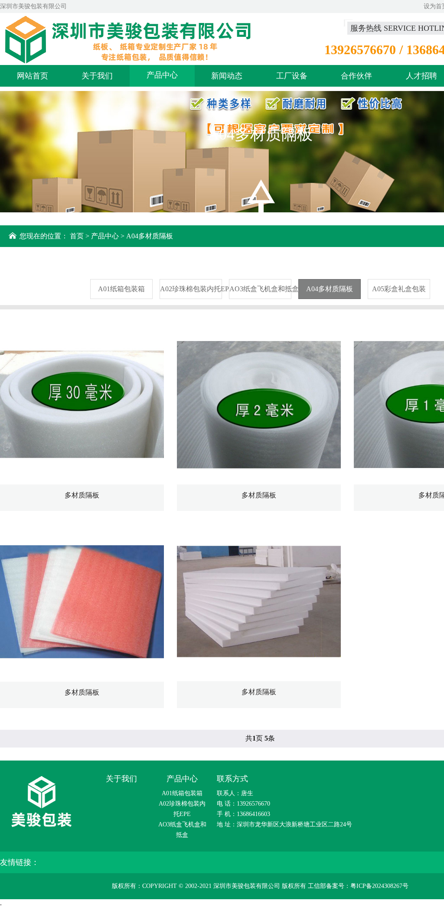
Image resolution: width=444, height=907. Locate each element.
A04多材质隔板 (149, 236)
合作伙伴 (356, 76)
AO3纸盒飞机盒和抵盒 (260, 289)
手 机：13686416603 (243, 814)
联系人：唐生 (235, 793)
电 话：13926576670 (243, 803)
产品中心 (162, 75)
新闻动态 (226, 76)
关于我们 (97, 76)
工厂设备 (291, 76)
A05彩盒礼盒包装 (399, 289)
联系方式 (232, 778)
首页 (77, 236)
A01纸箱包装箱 (121, 289)
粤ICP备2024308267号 (379, 886)
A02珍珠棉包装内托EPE (191, 289)
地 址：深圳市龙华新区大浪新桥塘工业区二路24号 (284, 824)
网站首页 (32, 76)
